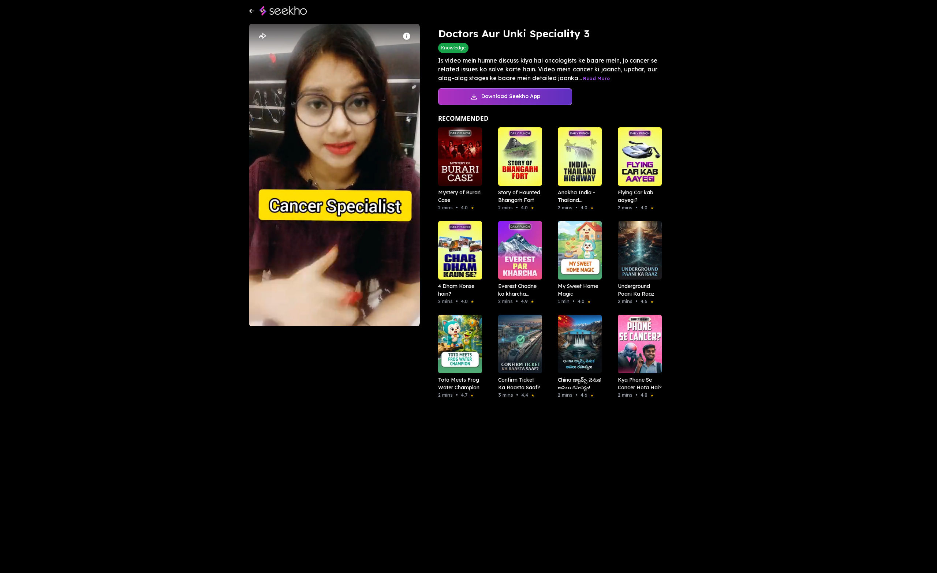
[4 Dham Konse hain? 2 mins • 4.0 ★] (458, 250)
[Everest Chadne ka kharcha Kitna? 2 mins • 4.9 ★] (518, 250)
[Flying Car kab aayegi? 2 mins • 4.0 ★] (637, 156)
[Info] (406, 36)
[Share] (262, 36)
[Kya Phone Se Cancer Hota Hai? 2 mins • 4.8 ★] (637, 344)
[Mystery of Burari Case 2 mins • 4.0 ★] (458, 156)
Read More (596, 78)
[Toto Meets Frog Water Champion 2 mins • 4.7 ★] (458, 344)
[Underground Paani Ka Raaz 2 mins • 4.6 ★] (637, 250)
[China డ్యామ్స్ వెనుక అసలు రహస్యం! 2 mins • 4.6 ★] (577, 344)
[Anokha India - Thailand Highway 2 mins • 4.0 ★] (577, 156)
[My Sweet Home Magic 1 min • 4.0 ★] (577, 250)
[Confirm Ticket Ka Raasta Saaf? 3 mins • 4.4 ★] (518, 344)
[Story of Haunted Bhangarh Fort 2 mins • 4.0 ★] (518, 156)
